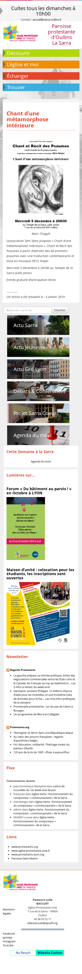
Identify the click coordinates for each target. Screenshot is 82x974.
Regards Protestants (22, 670)
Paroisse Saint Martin (24, 858)
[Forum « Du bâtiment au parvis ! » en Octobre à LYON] (26, 528)
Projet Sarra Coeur (35, 413)
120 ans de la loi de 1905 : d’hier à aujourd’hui (41, 752)
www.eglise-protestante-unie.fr (30, 851)
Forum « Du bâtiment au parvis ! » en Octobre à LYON (39, 490)
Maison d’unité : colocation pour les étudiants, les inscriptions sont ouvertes (40, 574)
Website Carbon (49, 953)
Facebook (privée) (9, 935)
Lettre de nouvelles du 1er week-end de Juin (39, 788)
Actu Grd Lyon (29, 369)
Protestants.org (19, 727)
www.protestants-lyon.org (27, 854)
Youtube (8, 945)
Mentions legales (9, 911)
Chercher (59, 310)
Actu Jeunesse (29, 347)
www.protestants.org (24, 847)
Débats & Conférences (39, 391)
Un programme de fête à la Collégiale (36, 714)
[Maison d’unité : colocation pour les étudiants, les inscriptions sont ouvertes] (38, 613)
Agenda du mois (32, 435)
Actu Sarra (25, 325)
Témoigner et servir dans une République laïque (43, 733)
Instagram (9, 941)
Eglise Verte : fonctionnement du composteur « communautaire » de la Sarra (43, 796)
